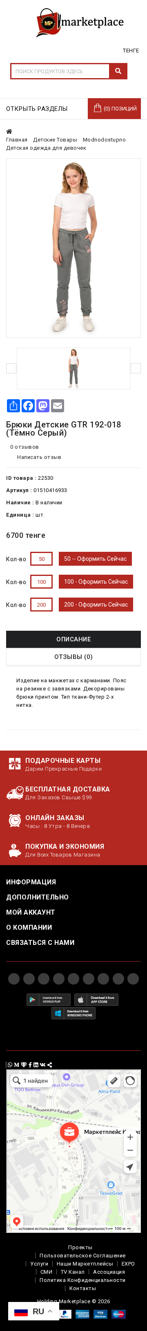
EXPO (128, 1264)
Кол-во (16, 559)
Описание (73, 639)
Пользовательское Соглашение (83, 1255)
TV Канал (73, 1272)
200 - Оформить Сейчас (96, 604)
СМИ (46, 1272)
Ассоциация (109, 1272)
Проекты (80, 1247)
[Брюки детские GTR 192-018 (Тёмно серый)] (73, 248)
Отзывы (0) (73, 657)
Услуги (39, 1264)
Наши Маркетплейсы (85, 1264)
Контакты (82, 1288)
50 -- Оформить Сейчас (95, 558)
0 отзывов (24, 447)
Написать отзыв (39, 457)
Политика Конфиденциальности (83, 1280)
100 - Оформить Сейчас (96, 581)
